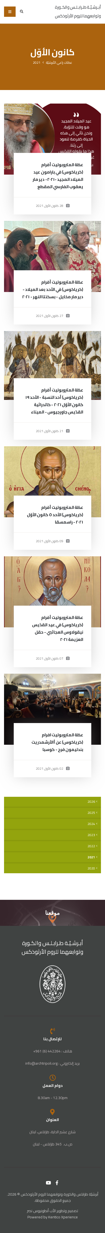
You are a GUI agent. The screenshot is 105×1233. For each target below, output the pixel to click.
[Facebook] (57, 1183)
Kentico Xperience (63, 1217)
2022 (91, 846)
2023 (91, 835)
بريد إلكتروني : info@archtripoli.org (52, 1063)
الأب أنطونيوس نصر (41, 1210)
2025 (91, 813)
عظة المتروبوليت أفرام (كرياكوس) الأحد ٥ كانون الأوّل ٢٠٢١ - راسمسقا (55, 514)
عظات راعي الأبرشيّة (59, 62)
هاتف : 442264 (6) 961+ (52, 1051)
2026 (91, 802)
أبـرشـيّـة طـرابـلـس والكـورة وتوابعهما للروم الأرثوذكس (53, 947)
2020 (91, 868)
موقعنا (52, 913)
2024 (91, 824)
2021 (36, 62)
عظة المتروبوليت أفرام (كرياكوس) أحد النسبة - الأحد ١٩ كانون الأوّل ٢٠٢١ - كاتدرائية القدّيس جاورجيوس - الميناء (54, 401)
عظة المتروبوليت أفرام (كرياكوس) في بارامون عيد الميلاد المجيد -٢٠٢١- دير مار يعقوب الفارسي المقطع (58, 176)
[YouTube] (48, 1183)
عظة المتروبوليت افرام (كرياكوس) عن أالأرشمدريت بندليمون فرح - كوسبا (57, 742)
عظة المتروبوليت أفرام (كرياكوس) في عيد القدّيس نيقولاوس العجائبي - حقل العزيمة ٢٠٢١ (57, 628)
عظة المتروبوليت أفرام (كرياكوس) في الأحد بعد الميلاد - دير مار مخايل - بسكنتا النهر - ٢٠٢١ (52, 289)
